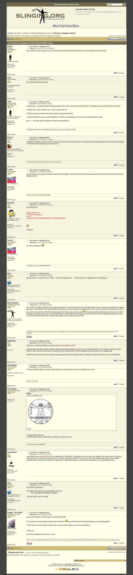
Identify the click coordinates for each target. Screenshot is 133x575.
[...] (40, 424)
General (26, 33)
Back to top (11, 74)
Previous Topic (113, 36)
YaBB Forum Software (55, 565)
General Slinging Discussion (40, 33)
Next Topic (122, 36)
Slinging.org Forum (14, 33)
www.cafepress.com (67, 345)
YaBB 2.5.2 (77, 564)
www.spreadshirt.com (43, 457)
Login (76, 4)
